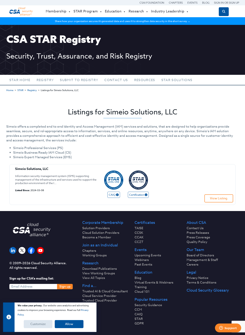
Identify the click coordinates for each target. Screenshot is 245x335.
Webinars (142, 260)
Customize (38, 324)
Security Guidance (148, 305)
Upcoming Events (148, 255)
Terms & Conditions (201, 282)
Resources (144, 80)
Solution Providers (96, 228)
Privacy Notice (197, 278)
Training (141, 287)
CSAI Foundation (152, 2)
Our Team (195, 249)
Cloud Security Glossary (208, 290)
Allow (69, 324)
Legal (191, 272)
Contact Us (116, 80)
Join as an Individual (100, 245)
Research (90, 263)
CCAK (139, 237)
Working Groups (94, 255)
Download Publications (99, 269)
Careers (192, 264)
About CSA (196, 222)
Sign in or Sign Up (226, 2)
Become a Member (96, 237)
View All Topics (93, 278)
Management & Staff (202, 260)
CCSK (139, 233)
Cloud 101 (142, 291)
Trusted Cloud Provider (99, 300)
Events (192, 2)
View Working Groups (98, 273)
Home (9, 90)
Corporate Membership (102, 222)
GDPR (139, 323)
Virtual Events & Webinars (154, 282)
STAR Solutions (177, 80)
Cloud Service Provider (99, 296)
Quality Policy (197, 242)
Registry (45, 80)
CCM (138, 309)
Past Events (143, 264)
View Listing (218, 198)
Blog (205, 2)
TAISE (139, 228)
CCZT (139, 242)
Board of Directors (200, 255)
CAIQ (139, 314)
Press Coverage (198, 237)
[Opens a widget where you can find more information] (228, 328)
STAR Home (19, 80)
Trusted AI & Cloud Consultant (105, 291)
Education (143, 272)
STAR (20, 90)
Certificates (145, 222)
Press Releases (198, 233)
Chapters (176, 2)
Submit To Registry (79, 80)
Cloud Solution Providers (100, 233)
